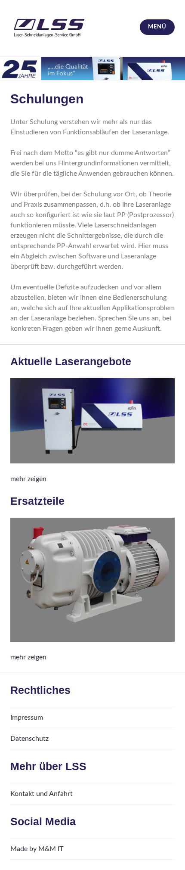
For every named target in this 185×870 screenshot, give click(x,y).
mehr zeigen (28, 478)
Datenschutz (29, 738)
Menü (157, 27)
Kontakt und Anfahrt (41, 793)
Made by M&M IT (36, 848)
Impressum (26, 717)
